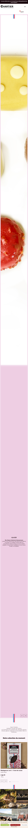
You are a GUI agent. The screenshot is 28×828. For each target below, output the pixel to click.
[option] (14, 366)
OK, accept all (5, 825)
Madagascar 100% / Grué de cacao (11, 770)
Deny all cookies (16, 825)
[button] (22, 715)
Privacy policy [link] (14, 826)
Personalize (24, 825)
